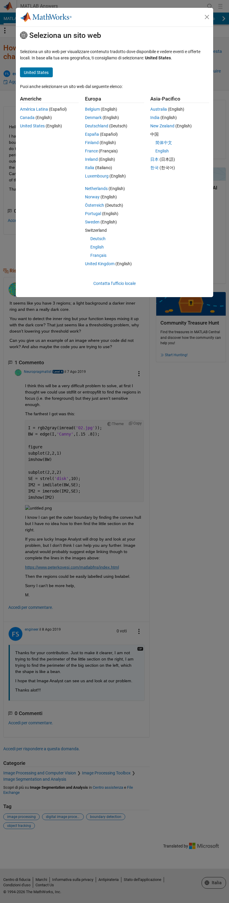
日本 (154, 159)
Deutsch (98, 238)
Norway (92, 197)
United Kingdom (99, 263)
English (97, 247)
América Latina (34, 109)
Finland (92, 142)
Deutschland (96, 126)
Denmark (93, 117)
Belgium (92, 109)
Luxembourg (97, 176)
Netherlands (96, 188)
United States (32, 126)
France (91, 151)
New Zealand (162, 126)
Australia (158, 109)
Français (98, 255)
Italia (89, 167)
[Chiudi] (207, 17)
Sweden (92, 222)
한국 (154, 167)
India (155, 117)
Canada (27, 117)
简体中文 (163, 142)
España (92, 134)
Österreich (94, 205)
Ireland (91, 159)
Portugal (93, 213)
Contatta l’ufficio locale (114, 283)
